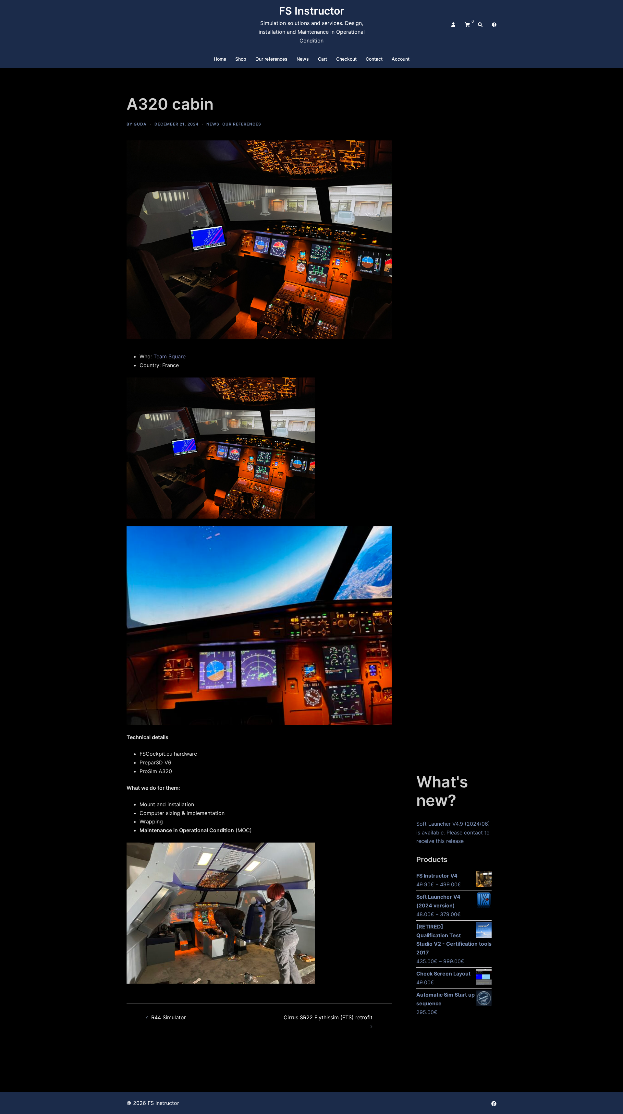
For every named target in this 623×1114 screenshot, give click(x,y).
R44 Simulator (168, 1017)
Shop (240, 59)
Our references (271, 59)
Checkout (346, 59)
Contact (374, 59)
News (303, 59)
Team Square (169, 356)
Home (220, 59)
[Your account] (454, 25)
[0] (467, 24)
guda (140, 124)
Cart (322, 59)
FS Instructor (311, 11)
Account (400, 59)
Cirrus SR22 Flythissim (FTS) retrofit (328, 1017)
